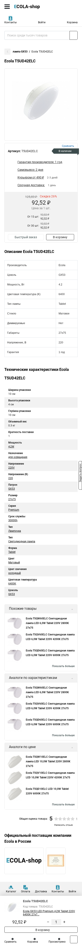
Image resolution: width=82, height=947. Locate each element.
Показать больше (63, 666)
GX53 (11, 488)
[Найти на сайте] (74, 35)
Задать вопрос (80, 473)
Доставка (41, 891)
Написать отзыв (63, 825)
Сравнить (10, 941)
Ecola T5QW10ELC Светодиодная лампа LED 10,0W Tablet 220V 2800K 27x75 (48, 761)
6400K (12, 583)
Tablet (12, 552)
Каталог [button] (11, 891)
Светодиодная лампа (21, 541)
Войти (41, 22)
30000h (12, 520)
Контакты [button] (10, 22)
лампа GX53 (20, 51)
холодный (14, 573)
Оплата (25, 891)
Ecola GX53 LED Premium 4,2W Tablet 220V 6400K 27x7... (49, 913)
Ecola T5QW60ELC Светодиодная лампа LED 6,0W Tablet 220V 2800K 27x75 (47, 623)
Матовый (14, 562)
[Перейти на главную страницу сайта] (32, 6)
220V (11, 467)
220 (10, 478)
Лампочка (14, 530)
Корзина (72, 22)
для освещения (17, 457)
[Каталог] (7, 6)
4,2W (11, 446)
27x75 (12, 499)
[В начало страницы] (74, 939)
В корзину (60, 237)
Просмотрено (57, 941)
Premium (13, 509)
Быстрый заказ (26, 237)
